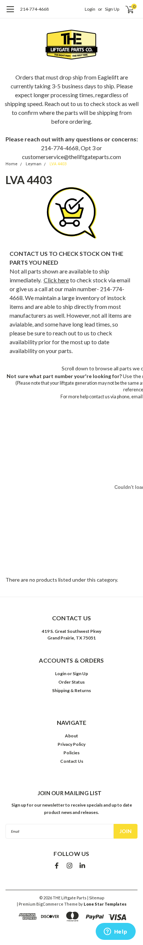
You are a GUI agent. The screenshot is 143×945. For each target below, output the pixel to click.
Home (12, 164)
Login (90, 9)
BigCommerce (49, 904)
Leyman (33, 164)
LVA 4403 (58, 164)
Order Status (71, 682)
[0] (125, 9)
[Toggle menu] (10, 13)
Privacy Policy (71, 744)
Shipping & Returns (71, 690)
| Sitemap (95, 897)
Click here (56, 279)
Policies (71, 752)
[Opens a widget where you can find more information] (115, 932)
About (71, 735)
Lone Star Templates (105, 904)
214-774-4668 (34, 9)
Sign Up (112, 9)
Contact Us (71, 761)
